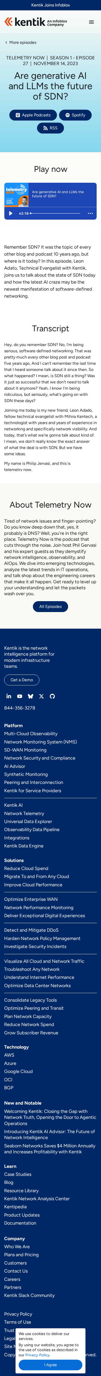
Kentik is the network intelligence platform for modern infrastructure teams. (29, 657)
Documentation (20, 1223)
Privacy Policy (18, 1314)
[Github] (52, 696)
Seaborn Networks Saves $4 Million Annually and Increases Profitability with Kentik (49, 1149)
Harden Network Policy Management (42, 938)
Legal (9, 1338)
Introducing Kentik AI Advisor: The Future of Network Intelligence (49, 1134)
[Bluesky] (30, 696)
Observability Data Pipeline (32, 829)
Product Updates (22, 1215)
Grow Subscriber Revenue (31, 1033)
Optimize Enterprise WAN (31, 899)
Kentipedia (15, 1207)
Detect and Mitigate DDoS (31, 930)
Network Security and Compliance (39, 758)
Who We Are (17, 1246)
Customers (15, 1263)
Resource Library (21, 1191)
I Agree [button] (50, 1365)
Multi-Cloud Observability (30, 733)
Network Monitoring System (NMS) (40, 742)
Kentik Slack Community (29, 1295)
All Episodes (50, 606)
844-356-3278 (19, 708)
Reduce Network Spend (29, 1024)
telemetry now (17, 469)
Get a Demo (22, 679)
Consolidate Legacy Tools (30, 1000)
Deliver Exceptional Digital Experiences (44, 915)
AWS (9, 1055)
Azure (10, 1063)
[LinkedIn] (8, 696)
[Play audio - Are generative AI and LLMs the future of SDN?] (37, 194)
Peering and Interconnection (33, 782)
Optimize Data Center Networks (37, 985)
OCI (8, 1080)
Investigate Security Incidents (35, 946)
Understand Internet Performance (39, 977)
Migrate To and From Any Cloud (36, 876)
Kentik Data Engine (24, 846)
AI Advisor (14, 766)
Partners (12, 1287)
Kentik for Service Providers (32, 791)
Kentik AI (13, 805)
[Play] (10, 213)
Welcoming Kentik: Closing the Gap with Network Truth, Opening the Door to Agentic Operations (50, 1117)
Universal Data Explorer (28, 821)
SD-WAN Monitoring (25, 750)
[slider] (56, 213)
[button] (91, 22)
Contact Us (16, 1271)
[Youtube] (19, 696)
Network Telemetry (24, 813)
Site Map (13, 1346)
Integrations (16, 838)
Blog (8, 1182)
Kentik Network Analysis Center (37, 1199)
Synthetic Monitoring (26, 774)
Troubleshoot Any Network (32, 969)
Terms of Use (17, 1322)
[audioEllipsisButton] (90, 213)
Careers (12, 1279)
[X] (41, 696)
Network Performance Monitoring (39, 907)
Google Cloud (18, 1071)
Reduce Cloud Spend (26, 868)
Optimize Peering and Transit (34, 1008)
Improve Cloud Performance (33, 885)
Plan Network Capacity (28, 1016)
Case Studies (17, 1174)
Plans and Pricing (21, 1255)
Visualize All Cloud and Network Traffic (44, 961)
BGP (8, 1088)
